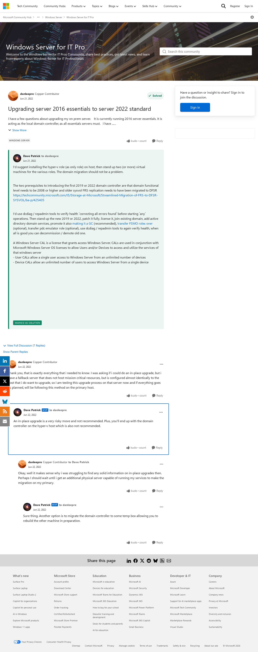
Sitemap (76, 645)
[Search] (223, 6)
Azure (173, 581)
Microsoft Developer (180, 588)
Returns (58, 601)
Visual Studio (176, 626)
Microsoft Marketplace (181, 613)
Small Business (136, 626)
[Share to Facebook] (135, 560)
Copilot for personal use (24, 607)
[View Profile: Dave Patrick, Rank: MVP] (18, 412)
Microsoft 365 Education (105, 601)
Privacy (110, 645)
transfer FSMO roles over (135, 223)
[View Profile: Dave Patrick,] (17, 158)
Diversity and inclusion (220, 613)
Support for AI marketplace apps (186, 601)
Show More (19, 130)
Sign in (195, 107)
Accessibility (215, 620)
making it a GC (82, 223)
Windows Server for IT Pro (80, 17)
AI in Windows (20, 613)
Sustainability (215, 626)
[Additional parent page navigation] (38, 17)
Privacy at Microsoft (218, 601)
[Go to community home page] (6, 6)
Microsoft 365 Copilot (139, 620)
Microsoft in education (104, 581)
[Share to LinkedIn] (129, 560)
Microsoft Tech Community (183, 607)
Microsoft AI (135, 581)
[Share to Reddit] (149, 560)
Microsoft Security (138, 588)
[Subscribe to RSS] (162, 560)
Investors (213, 607)
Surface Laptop (20, 588)
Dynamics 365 (136, 594)
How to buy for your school (106, 607)
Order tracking (61, 607)
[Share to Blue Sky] (155, 560)
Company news (216, 594)
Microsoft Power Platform (141, 607)
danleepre (27, 94)
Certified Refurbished (64, 613)
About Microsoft (217, 588)
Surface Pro (18, 581)
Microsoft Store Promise (66, 620)
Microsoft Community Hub (17, 17)
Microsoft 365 (136, 601)
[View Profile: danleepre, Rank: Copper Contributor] (13, 96)
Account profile (61, 581)
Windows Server (53, 17)
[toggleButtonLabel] (252, 17)
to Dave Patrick (78, 462)
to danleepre (50, 156)
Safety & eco (179, 645)
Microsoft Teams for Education (107, 594)
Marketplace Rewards (180, 620)
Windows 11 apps (21, 626)
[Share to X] (142, 560)
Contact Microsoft (93, 645)
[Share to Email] (169, 560)
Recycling (195, 645)
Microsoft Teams (137, 613)
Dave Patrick (31, 156)
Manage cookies (127, 645)
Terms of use (146, 645)
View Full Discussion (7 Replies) (26, 345)
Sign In (248, 6)
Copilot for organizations (25, 601)
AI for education (100, 630)
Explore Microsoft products (26, 620)
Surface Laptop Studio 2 (24, 594)
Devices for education (103, 588)
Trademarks (162, 645)
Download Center (62, 588)
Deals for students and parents (108, 623)
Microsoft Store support (65, 594)
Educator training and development (103, 615)
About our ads (211, 645)
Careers (212, 581)
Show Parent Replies (15, 352)
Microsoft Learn (177, 594)
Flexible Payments (63, 626)
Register (235, 6)
